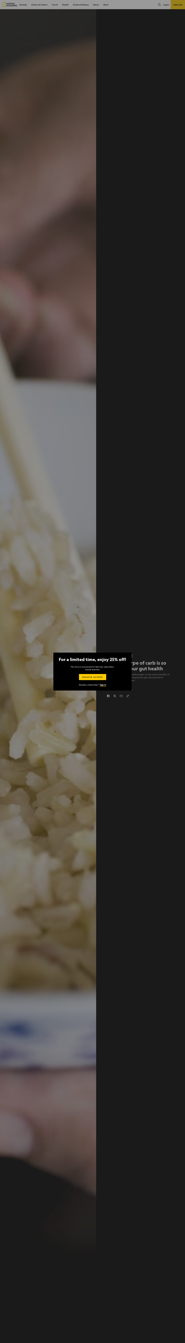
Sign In (103, 684)
